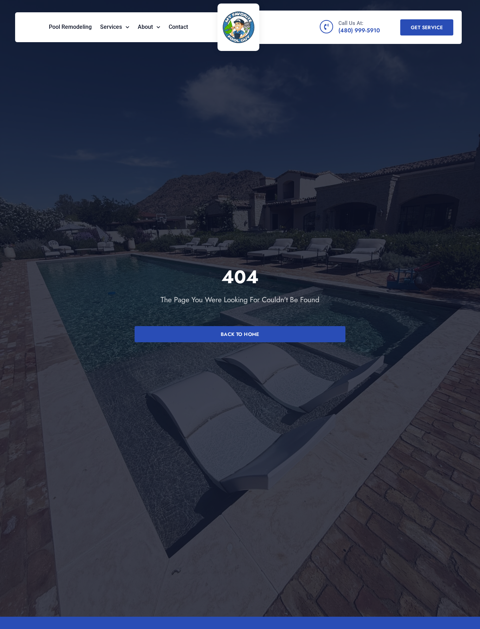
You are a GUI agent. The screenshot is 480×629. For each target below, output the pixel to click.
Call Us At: (350, 23)
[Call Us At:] (326, 26)
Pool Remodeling (70, 27)
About (145, 27)
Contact (178, 27)
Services (111, 27)
